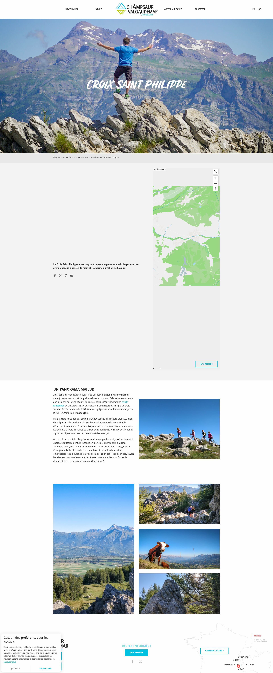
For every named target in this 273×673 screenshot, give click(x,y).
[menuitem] (72, 9)
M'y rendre (206, 364)
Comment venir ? (214, 651)
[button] (260, 9)
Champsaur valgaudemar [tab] (260, 641)
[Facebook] (132, 661)
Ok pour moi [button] (45, 668)
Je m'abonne (136, 652)
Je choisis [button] (15, 668)
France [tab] (257, 636)
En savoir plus (10, 662)
